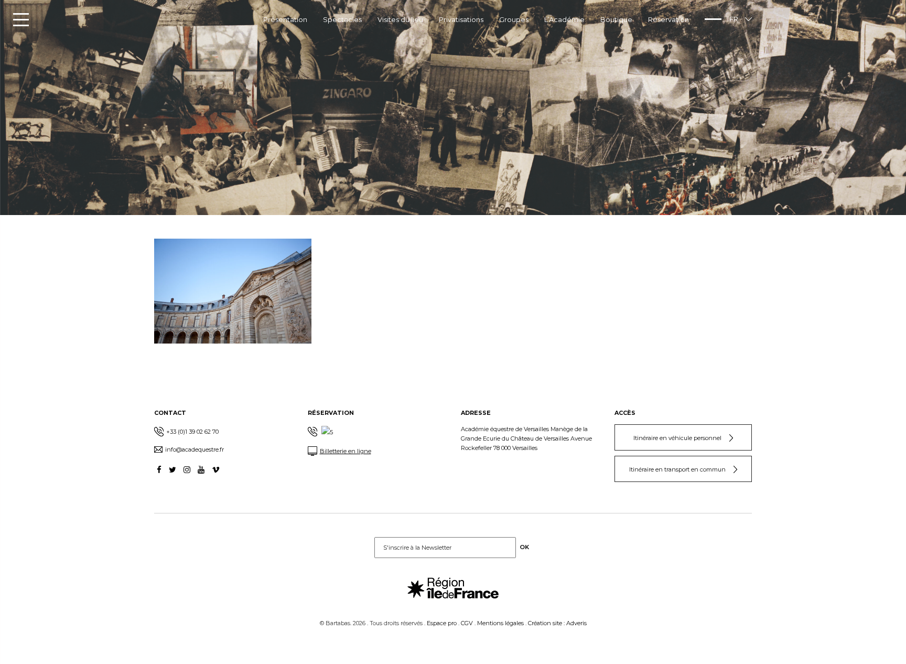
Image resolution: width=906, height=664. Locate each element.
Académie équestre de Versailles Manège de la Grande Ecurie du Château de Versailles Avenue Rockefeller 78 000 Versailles (526, 438)
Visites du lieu (400, 19)
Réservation (668, 19)
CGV (467, 623)
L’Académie (564, 19)
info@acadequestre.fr (194, 449)
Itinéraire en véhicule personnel (677, 438)
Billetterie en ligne (345, 451)
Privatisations (461, 19)
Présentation (285, 19)
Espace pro (442, 623)
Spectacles (342, 19)
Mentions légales (500, 623)
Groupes (513, 19)
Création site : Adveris (557, 623)
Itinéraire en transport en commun (677, 469)
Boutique (616, 19)
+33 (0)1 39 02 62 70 (192, 431)
